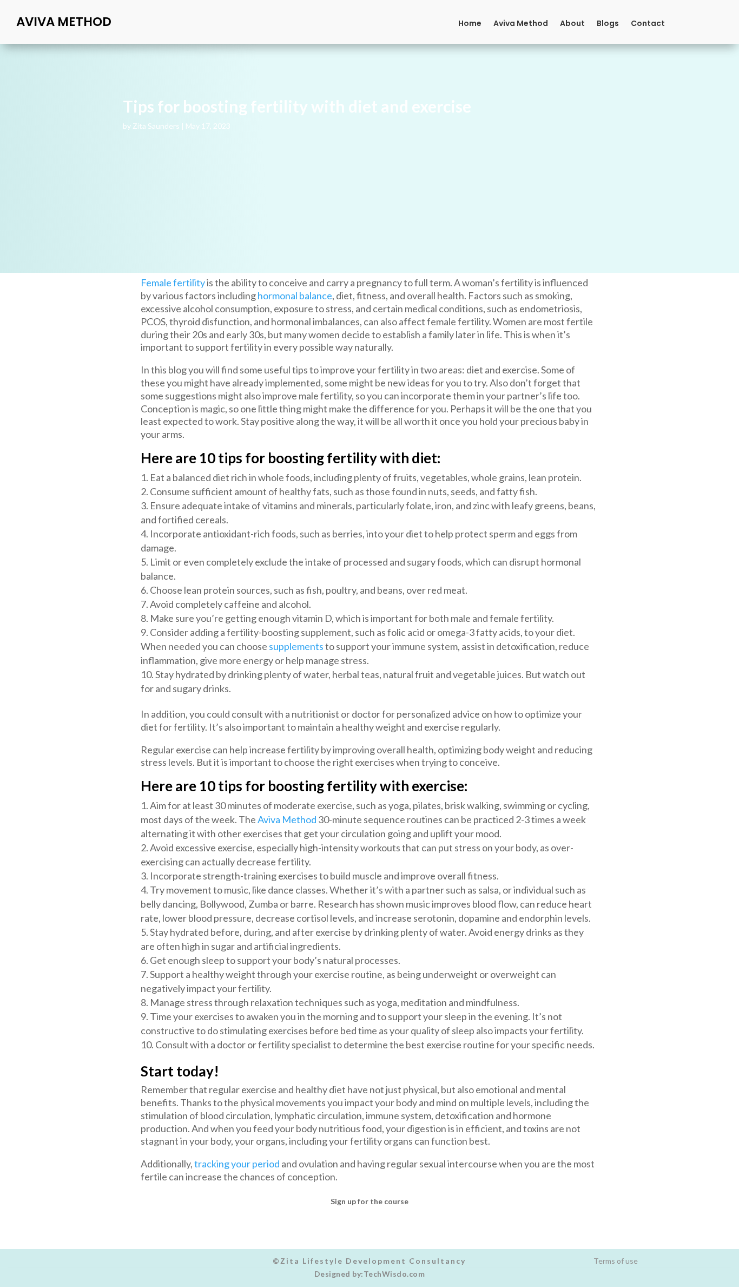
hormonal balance (295, 295)
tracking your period (237, 1164)
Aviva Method (520, 24)
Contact (648, 24)
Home (469, 24)
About (572, 24)
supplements (296, 646)
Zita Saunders (156, 125)
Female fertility (173, 282)
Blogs (608, 24)
